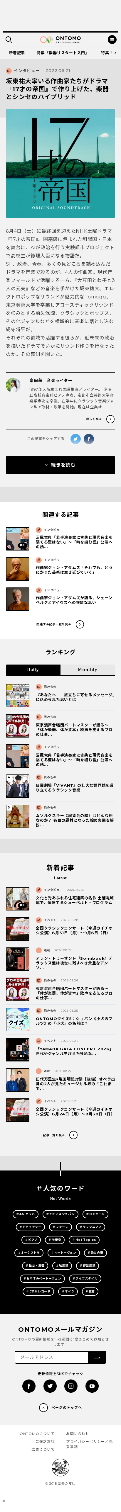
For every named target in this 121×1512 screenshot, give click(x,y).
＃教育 (90, 1291)
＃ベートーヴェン (63, 1253)
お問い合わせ (77, 1433)
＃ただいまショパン (60, 1214)
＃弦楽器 (62, 1266)
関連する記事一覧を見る (53, 624)
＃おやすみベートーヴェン (42, 1278)
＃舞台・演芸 (35, 1266)
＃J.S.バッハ (25, 1214)
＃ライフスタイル (85, 1278)
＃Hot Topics (84, 1240)
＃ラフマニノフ (91, 1227)
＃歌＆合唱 (95, 1253)
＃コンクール (95, 1214)
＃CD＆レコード (38, 1291)
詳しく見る (94, 419)
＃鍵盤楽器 (87, 1266)
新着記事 (17, 52)
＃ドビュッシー (30, 1227)
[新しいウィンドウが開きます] (29, 1386)
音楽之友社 (45, 1441)
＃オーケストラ (29, 1253)
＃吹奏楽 (54, 1240)
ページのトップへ (66, 1407)
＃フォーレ (60, 1227)
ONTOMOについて (37, 1433)
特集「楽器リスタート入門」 (63, 52)
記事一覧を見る (54, 1135)
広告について (43, 1449)
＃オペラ (68, 1291)
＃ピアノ (31, 1240)
